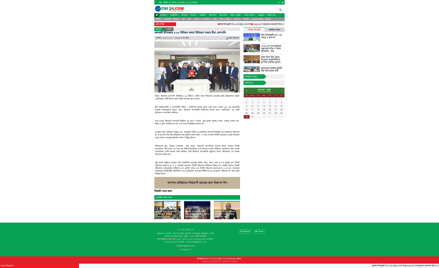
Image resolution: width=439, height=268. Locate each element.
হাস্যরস (197, 19)
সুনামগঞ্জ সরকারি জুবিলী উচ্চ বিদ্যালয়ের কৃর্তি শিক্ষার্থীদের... (271, 71)
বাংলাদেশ (163, 15)
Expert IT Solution (230, 261)
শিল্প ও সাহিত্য (225, 19)
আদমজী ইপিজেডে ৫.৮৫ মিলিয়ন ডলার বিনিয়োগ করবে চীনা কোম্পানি (190, 32)
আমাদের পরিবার (257, 19)
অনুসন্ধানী (167, 19)
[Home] (156, 15)
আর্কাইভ (268, 19)
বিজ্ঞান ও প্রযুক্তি (235, 15)
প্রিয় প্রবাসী (223, 15)
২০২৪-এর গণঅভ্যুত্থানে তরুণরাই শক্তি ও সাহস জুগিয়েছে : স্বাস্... (271, 49)
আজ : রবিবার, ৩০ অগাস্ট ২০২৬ (170, 2)
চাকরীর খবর (271, 15)
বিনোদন (194, 15)
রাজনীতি (203, 15)
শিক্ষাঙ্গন (176, 19)
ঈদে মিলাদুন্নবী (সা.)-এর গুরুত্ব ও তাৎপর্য (224, 24)
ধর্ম (183, 19)
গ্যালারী (246, 19)
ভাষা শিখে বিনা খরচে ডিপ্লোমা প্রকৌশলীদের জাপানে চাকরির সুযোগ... (271, 60)
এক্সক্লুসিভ (261, 15)
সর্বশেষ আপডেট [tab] (254, 29)
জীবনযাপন (213, 15)
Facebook (245, 231)
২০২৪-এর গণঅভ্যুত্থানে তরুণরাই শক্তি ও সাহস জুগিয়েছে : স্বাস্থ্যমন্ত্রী (267, 24)
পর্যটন (215, 19)
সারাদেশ (237, 19)
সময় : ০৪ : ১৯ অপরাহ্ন (189, 2)
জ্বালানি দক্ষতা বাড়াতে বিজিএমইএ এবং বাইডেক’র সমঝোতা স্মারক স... (197, 214)
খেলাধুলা (184, 15)
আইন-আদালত (249, 15)
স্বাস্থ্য (189, 19)
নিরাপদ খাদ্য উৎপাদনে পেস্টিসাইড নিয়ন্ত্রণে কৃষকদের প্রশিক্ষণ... (165, 214)
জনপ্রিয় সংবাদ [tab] (274, 29)
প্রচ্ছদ (160, 29)
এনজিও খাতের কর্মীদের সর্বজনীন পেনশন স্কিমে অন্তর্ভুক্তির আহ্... (225, 214)
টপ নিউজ (206, 19)
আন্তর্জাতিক (174, 15)
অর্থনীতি (158, 19)
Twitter (260, 231)
